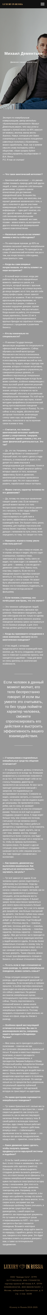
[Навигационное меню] (42, 4)
